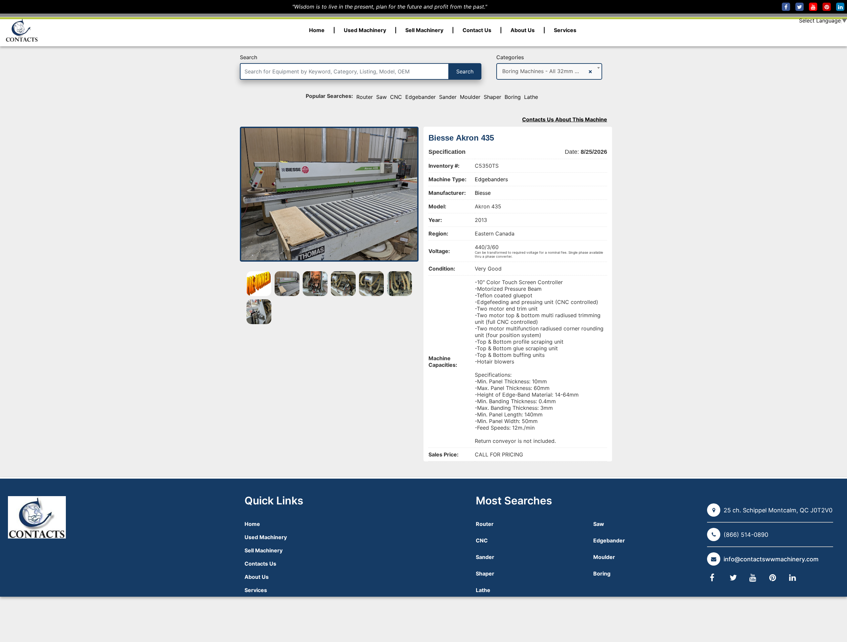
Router (364, 97)
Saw (381, 97)
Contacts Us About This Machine (564, 119)
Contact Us (477, 30)
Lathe (531, 97)
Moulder (470, 97)
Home (317, 30)
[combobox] (549, 71)
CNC (396, 97)
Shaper (492, 97)
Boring (513, 97)
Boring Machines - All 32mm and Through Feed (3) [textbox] (544, 71)
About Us (523, 30)
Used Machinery (365, 30)
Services (565, 30)
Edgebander (420, 97)
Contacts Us (260, 563)
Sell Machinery (424, 30)
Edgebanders (491, 179)
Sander (448, 97)
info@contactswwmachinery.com (771, 559)
